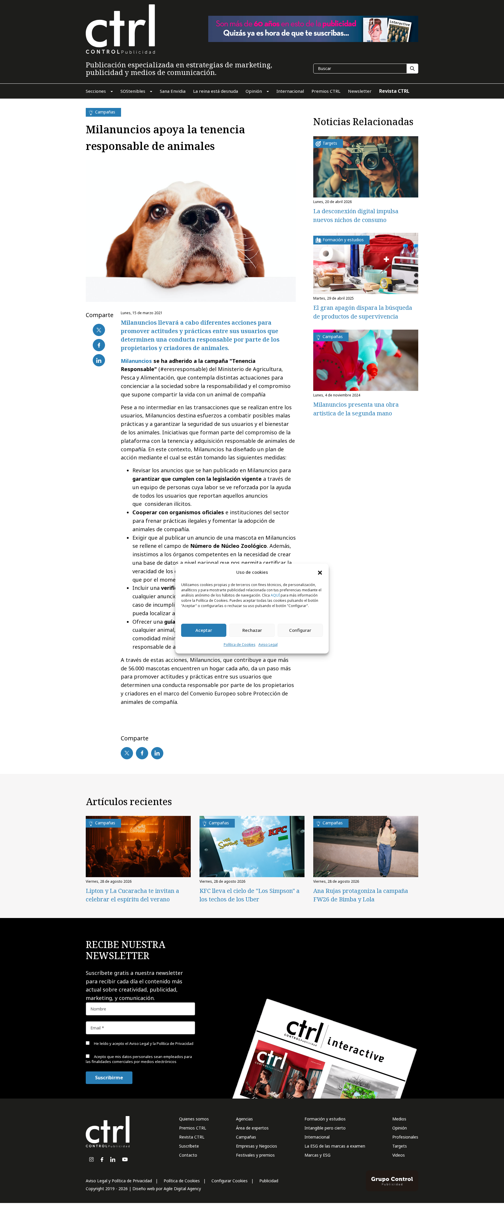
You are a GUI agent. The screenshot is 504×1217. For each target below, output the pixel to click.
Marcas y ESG (317, 1155)
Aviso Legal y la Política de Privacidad (161, 1043)
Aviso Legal (268, 644)
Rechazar (252, 630)
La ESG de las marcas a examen (334, 1146)
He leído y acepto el (143, 1043)
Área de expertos (252, 1128)
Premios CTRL (192, 1128)
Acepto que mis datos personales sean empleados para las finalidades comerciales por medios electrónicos (139, 1059)
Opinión (399, 1128)
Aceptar (203, 630)
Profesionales (405, 1137)
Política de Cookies (240, 644)
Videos (398, 1155)
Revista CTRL (191, 1137)
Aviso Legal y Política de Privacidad (119, 1180)
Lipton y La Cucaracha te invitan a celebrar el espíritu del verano (132, 895)
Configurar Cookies (229, 1180)
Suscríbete (189, 1146)
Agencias (244, 1119)
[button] (320, 572)
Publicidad (268, 1180)
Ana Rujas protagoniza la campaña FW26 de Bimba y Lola (360, 895)
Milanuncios (136, 360)
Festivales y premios (255, 1155)
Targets (399, 1146)
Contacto (188, 1155)
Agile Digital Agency (182, 1188)
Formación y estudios (325, 1119)
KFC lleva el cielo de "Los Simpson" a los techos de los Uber (250, 895)
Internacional (317, 1137)
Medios (399, 1119)
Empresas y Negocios (256, 1146)
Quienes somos (194, 1119)
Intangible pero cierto (325, 1128)
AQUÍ (275, 595)
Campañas (246, 1137)
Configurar (300, 630)
